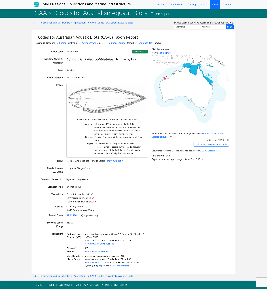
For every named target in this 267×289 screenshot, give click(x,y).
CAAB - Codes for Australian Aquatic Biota (111, 22)
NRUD (204, 4)
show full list (114, 160)
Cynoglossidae (145, 42)
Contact (227, 4)
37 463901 (72, 215)
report (102, 265)
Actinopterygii (89, 42)
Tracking (191, 4)
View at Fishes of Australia (97, 251)
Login (229, 26)
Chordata (64, 42)
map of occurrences (119, 265)
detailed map (164, 52)
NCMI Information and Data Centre (51, 22)
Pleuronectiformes (117, 42)
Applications (80, 22)
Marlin (160, 4)
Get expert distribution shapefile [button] (212, 144)
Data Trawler (175, 4)
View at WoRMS (92, 262)
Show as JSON (139, 51)
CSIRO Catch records (210, 150)
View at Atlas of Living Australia (99, 243)
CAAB (215, 4)
